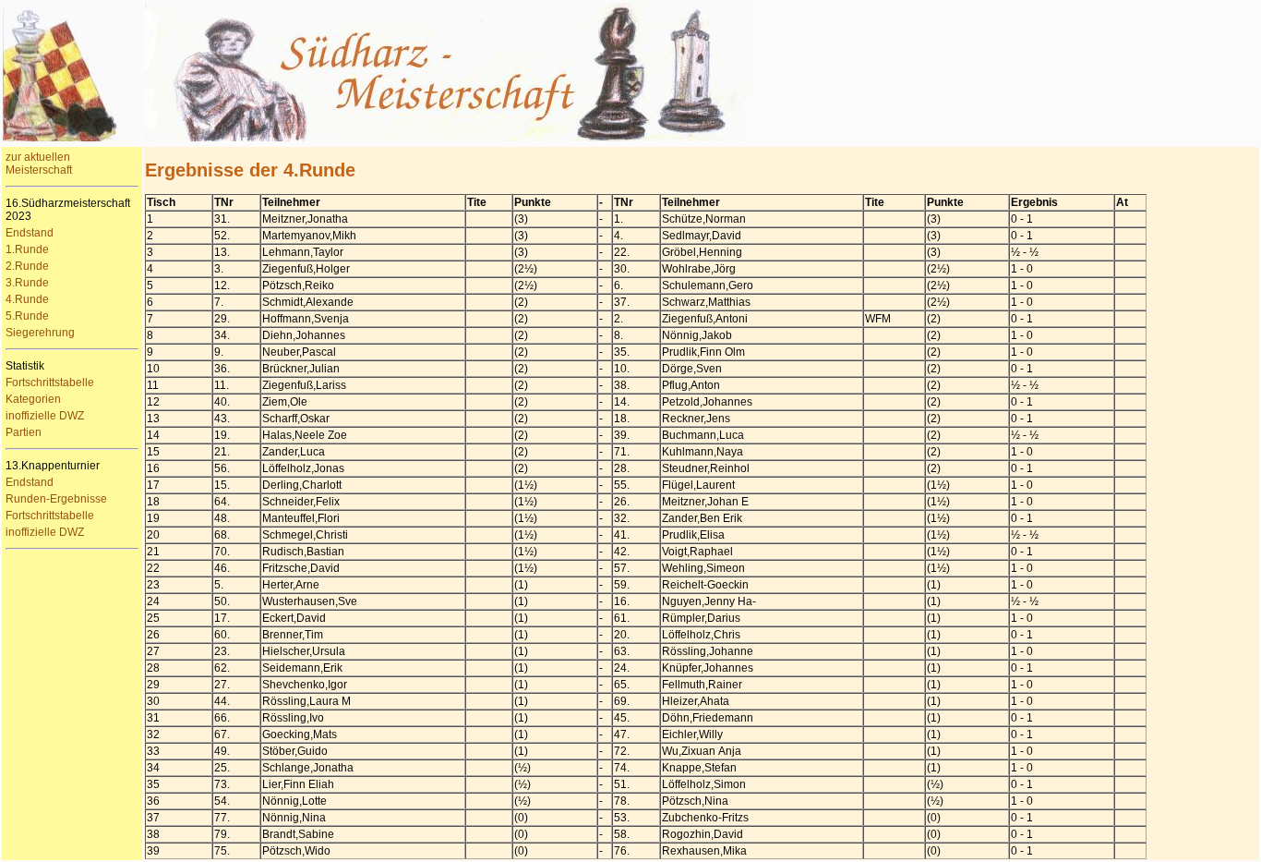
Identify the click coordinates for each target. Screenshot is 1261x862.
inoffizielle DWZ (45, 415)
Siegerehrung (40, 332)
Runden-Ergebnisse (56, 498)
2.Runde (27, 266)
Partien (24, 432)
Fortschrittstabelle (50, 382)
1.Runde (27, 249)
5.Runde (27, 316)
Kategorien (33, 399)
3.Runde (27, 282)
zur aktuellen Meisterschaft (39, 163)
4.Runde (27, 299)
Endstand (30, 232)
